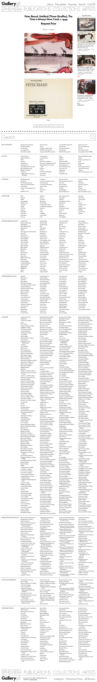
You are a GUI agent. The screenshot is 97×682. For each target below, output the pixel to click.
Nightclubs (62, 170)
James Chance (44, 251)
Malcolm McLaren (64, 252)
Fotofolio (42, 369)
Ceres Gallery (24, 488)
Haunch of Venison (45, 440)
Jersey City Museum (45, 550)
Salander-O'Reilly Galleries (85, 336)
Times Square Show (83, 168)
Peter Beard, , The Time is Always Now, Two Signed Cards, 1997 (85, 46)
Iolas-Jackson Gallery (46, 463)
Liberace (61, 238)
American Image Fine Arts (28, 377)
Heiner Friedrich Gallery (46, 447)
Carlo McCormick (25, 297)
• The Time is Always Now (85, 50)
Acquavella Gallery (26, 351)
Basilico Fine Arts (25, 431)
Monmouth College (45, 590)
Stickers (80, 188)
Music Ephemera (63, 165)
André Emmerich (25, 389)
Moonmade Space (64, 608)
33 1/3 (22, 322)
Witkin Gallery (82, 487)
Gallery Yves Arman (45, 414)
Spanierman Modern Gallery (86, 380)
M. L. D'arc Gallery (64, 377)
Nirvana (61, 204)
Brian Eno (23, 254)
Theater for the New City (85, 639)
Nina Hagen (81, 221)
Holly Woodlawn (44, 244)
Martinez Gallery (64, 393)
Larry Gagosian (63, 288)
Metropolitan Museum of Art (48, 573)
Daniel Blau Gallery (26, 512)
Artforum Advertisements (27, 184)
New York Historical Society (86, 523)
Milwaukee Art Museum (46, 575)
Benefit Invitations (25, 170)
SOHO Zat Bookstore (65, 661)
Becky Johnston (25, 292)
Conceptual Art (25, 150)
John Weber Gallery (45, 501)
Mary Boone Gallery (64, 395)
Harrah (23, 217)
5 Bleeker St (24, 319)
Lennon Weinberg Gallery (66, 353)
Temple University (64, 593)
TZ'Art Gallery (82, 445)
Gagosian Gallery (45, 388)
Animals (36, 126)
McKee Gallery (63, 405)
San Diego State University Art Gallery (66, 583)
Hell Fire (42, 196)
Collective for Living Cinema (28, 656)
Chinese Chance (25, 646)
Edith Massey (43, 223)
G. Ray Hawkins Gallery (46, 385)
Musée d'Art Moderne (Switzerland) (65, 571)
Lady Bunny (62, 233)
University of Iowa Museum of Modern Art (85, 583)
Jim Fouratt (43, 306)
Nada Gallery (63, 428)
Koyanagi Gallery (64, 331)
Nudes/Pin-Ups (63, 173)
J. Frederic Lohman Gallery (47, 466)
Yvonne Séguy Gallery (84, 506)
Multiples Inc (62, 426)
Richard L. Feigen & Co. (65, 507)
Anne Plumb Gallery (26, 393)
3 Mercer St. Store (26, 317)
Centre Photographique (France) (27, 553)
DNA (22, 271)
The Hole (80, 624)
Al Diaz (23, 230)
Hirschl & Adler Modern (46, 452)
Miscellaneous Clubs (64, 201)
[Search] (48, 138)
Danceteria (24, 215)
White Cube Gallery (83, 480)
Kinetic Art (42, 190)
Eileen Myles (24, 309)
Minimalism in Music (64, 163)
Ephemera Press (74, 678)
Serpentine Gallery (83, 359)
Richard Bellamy (63, 502)
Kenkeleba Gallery (64, 319)
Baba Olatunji (24, 245)
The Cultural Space (83, 618)
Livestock (61, 365)
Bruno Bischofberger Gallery (28, 460)
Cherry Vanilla (25, 265)
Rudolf (80, 235)
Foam (41, 366)
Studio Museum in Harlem (85, 562)
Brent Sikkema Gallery (27, 449)
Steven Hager (82, 297)
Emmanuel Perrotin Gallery (47, 350)
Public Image (62, 642)
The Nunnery (81, 413)
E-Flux (41, 336)
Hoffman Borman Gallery (47, 454)
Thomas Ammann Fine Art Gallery (85, 420)
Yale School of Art (83, 604)
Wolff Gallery (82, 492)
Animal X (23, 233)
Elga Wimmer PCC (45, 345)
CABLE (22, 465)
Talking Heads (82, 252)
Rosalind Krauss (82, 292)
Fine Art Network (44, 622)
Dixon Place (43, 608)
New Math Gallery (64, 441)
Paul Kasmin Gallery (64, 471)
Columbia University (26, 593)
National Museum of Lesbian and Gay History (67, 574)
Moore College (44, 591)
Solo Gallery (81, 376)
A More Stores (25, 156)
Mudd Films (62, 610)
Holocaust (42, 175)
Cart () (91, 4)
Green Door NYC (44, 639)
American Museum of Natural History (26, 525)
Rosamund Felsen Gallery (85, 327)
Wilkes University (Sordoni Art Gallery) (85, 598)
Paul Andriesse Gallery (65, 469)
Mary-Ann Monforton (65, 297)
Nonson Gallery (63, 450)
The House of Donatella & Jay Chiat (85, 626)
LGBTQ (61, 158)
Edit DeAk (23, 307)
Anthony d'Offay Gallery (27, 397)
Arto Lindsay (24, 244)
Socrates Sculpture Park (65, 658)
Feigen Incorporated (45, 360)
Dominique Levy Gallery (46, 329)
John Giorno (43, 313)
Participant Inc (63, 627)
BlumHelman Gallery (26, 445)
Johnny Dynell (44, 271)
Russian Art (81, 163)
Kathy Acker (62, 285)
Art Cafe (23, 613)
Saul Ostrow (81, 293)
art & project (24, 402)
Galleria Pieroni (44, 402)
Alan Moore (24, 278)
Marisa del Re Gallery (65, 389)
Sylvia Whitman (82, 300)
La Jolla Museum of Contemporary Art (45, 563)
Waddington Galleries (84, 472)
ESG (41, 226)
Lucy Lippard (62, 290)
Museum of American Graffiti (67, 535)
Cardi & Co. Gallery (26, 469)
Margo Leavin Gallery (65, 383)
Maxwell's (62, 197)
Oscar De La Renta (64, 309)
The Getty (81, 564)
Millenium (42, 660)
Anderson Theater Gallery (28, 383)
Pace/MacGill (63, 460)
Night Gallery (63, 443)
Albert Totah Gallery (26, 357)
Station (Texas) (82, 611)
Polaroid (61, 183)
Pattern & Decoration (65, 152)
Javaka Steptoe (44, 295)
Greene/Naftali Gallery (46, 430)
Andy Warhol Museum (27, 529)
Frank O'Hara (24, 313)
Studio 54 (61, 215)
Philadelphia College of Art (47, 597)
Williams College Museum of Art (86, 601)
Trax (79, 648)
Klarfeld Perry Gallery (65, 322)
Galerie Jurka (43, 395)
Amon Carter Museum (27, 527)
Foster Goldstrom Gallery (47, 367)
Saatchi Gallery (82, 332)
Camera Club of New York (28, 543)
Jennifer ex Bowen (45, 302)
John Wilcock (62, 279)
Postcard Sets (62, 184)
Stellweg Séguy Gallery (84, 395)
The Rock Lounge (83, 636)
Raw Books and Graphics (66, 646)
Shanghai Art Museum (84, 549)
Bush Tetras (24, 259)
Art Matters (24, 615)
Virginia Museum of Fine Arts (86, 571)
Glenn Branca (43, 237)
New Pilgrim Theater (64, 615)
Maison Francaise (45, 585)
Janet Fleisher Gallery (46, 480)
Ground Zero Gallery (46, 433)
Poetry (80, 158)
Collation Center (25, 654)
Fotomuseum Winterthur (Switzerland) (46, 518)
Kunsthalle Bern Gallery (65, 332)
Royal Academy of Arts (65, 580)
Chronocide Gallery (26, 495)
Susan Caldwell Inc (83, 402)
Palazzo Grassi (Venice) (85, 526)
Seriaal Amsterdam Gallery (85, 355)
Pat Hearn (62, 311)
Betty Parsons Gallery (26, 440)
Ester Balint (43, 228)
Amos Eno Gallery (26, 379)
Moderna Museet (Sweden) (66, 517)
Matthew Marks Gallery (65, 398)
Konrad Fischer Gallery (65, 326)
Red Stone (62, 649)
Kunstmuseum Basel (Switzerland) (45, 558)
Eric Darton (24, 311)
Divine (22, 270)
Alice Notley (24, 281)
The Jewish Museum (83, 566)
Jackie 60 (42, 199)
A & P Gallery (24, 340)
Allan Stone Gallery (26, 365)
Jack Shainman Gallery (46, 473)
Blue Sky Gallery (25, 443)
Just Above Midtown (45, 511)
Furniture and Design (45, 171)
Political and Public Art (84, 159)
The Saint (80, 196)
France (42, 170)
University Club (82, 649)
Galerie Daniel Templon (46, 394)
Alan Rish (23, 279)
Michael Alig (62, 299)
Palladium (62, 206)
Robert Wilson (82, 286)
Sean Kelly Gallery (83, 346)
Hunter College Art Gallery (47, 581)
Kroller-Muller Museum (46, 553)
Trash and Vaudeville (84, 646)
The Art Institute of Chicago (66, 594)
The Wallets (81, 266)
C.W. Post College (26, 585)
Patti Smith (81, 224)
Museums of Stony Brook (66, 566)
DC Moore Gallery (45, 324)
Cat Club (23, 204)
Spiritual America (83, 385)
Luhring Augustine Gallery (66, 372)
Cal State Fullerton (26, 587)
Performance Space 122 (65, 630)
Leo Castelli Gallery (64, 355)
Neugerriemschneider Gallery (65, 439)
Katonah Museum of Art (46, 551)
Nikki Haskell (62, 307)
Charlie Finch (24, 302)
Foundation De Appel (46, 629)
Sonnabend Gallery (83, 378)
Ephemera (12, 9)
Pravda (61, 639)
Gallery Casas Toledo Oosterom (46, 408)
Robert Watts (82, 285)
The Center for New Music (85, 617)
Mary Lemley (62, 295)
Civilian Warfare (25, 500)
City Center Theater (26, 649)
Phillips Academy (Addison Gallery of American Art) (47, 599)
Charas (23, 489)
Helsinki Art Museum (45, 534)
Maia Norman (63, 292)
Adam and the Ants (26, 223)
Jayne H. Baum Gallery (46, 487)
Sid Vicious (81, 242)
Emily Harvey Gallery (46, 348)
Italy (60, 156)
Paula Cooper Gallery (65, 474)
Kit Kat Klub (43, 203)
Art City (23, 405)
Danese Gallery (25, 510)
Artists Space (24, 417)
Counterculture (44, 158)
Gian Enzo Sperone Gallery (47, 421)
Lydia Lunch (62, 249)
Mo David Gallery (64, 415)
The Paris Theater (83, 630)
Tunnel (80, 203)
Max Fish (61, 402)
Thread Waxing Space (84, 641)
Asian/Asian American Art (28, 166)
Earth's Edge (43, 611)
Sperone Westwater (83, 381)
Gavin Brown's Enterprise (47, 417)
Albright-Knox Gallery (27, 519)
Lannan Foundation (45, 566)
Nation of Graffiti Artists (65, 611)
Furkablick (43, 632)
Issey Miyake (43, 290)
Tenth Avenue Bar (83, 615)
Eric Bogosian (43, 224)
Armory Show (24, 533)
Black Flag (23, 249)
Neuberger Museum (83, 517)
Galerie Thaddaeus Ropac (47, 397)
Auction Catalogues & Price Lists (28, 188)
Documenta (43, 610)
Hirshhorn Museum (45, 536)
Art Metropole (25, 617)
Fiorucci (42, 624)
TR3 (79, 201)
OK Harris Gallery (64, 453)
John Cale (42, 261)
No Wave (62, 172)
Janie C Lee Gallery (45, 482)
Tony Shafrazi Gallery (84, 437)
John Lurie (43, 265)
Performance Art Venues (65, 628)
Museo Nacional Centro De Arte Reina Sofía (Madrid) (67, 526)
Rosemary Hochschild (84, 233)
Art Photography (25, 146)
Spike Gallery (82, 383)
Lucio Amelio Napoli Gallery (67, 370)
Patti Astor (81, 276)
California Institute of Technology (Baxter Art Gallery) (28, 590)
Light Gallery (62, 362)
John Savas (43, 266)
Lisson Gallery (63, 363)
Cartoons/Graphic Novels (47, 181)
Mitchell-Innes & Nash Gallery (65, 413)
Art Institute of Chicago (27, 580)
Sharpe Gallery (82, 360)
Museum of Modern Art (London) (65, 553)
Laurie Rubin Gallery (64, 348)
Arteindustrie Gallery (26, 415)
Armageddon (24, 201)
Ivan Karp (42, 292)
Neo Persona (62, 436)
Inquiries (72, 4)
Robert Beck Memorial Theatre (65, 653)
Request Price (48, 23)
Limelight (42, 213)
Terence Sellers (82, 256)
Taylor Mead (81, 254)
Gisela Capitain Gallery (46, 423)
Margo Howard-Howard (66, 254)
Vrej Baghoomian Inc (84, 470)
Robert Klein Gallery (64, 512)
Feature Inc (43, 359)
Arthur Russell (24, 242)
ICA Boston (43, 538)
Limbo (41, 211)
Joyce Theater (44, 650)
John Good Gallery (45, 496)
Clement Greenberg (26, 304)
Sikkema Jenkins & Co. (84, 366)
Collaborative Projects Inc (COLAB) (28, 174)
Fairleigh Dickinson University (29, 595)
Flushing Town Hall (45, 627)
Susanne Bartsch (82, 299)
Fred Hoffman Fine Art (46, 376)
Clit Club (23, 208)
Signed (80, 181)
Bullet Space (24, 630)
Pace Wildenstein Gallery (66, 459)
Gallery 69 (43, 406)
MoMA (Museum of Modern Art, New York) (67, 519)
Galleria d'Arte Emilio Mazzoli (46, 399)
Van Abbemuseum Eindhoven (83, 568)
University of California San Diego (85, 580)
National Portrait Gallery (66, 431)
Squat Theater (63, 213)
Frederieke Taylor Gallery (47, 378)
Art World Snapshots (26, 183)
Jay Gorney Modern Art (46, 485)
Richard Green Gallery (65, 506)
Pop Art (80, 148)
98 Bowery (89, 678)
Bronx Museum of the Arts (28, 538)
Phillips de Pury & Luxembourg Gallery (65, 484)
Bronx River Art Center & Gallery (27, 452)
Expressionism (44, 144)
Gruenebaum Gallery (46, 435)
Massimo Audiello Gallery (66, 397)
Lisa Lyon (61, 244)
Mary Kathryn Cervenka (65, 259)
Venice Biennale (82, 653)
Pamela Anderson (83, 223)
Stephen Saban (82, 245)
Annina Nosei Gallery (26, 395)
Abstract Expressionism (27, 144)
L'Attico (61, 336)
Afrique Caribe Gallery (27, 353)
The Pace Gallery (83, 416)
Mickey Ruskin (63, 304)
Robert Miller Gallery (84, 317)
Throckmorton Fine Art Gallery (84, 427)
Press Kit (61, 188)
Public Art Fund (82, 536)
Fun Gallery (43, 383)
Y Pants (80, 271)
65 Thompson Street (26, 329)
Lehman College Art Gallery (47, 583)
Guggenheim (43, 527)
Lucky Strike (43, 215)
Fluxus (41, 146)
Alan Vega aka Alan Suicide (28, 231)
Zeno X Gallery (82, 510)
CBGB (22, 206)
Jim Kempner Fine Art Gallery (46, 491)
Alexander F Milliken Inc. (27, 362)
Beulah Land (24, 203)
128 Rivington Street (26, 332)
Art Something (25, 409)
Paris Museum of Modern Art (86, 528)
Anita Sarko (24, 235)
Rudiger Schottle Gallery (85, 329)
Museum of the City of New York (66, 563)
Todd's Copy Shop (83, 642)
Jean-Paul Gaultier (45, 297)
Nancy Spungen (63, 270)
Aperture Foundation (26, 531)
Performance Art (82, 144)
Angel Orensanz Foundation (28, 608)
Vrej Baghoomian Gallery (85, 468)
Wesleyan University (83, 596)
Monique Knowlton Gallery (66, 424)
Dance (41, 159)
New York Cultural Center (85, 521)
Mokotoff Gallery (64, 419)
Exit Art (42, 618)
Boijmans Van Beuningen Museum (27, 535)
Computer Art (43, 156)
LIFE (41, 210)
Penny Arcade (82, 226)
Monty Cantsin (63, 268)
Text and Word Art (83, 150)
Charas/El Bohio (25, 641)
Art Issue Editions (25, 407)
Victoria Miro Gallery (84, 458)
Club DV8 (23, 211)
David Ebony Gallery (45, 319)
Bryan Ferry (24, 256)
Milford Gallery (63, 410)
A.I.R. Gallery (24, 346)
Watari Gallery (82, 477)
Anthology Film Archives (27, 611)
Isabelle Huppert (44, 247)
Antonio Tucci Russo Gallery (28, 400)
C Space (23, 632)
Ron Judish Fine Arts (83, 322)
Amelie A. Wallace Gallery (28, 371)
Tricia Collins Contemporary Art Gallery (86, 439)
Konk (60, 230)
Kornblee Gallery (64, 327)
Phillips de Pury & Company (85, 534)
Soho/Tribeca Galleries (84, 374)
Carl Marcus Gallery (26, 472)
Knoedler (61, 324)
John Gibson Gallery (45, 494)
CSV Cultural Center (26, 564)
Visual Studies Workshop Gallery (85, 464)
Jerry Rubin (43, 304)
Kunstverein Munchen (46, 561)
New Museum (82, 519)
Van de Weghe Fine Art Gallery (84, 452)
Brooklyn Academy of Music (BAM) (28, 457)
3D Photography (25, 179)
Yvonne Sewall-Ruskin (84, 309)
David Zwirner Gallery (46, 322)
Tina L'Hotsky (82, 270)
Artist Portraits (24, 165)
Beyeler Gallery (25, 442)
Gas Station (43, 173)
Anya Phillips (24, 240)
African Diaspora (25, 158)
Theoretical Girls (82, 268)
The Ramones (82, 263)
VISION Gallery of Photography (83, 461)
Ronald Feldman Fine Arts (85, 324)
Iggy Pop (42, 245)
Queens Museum (82, 538)
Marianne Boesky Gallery (66, 386)
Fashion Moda (44, 357)
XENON (80, 210)
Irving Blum (43, 288)
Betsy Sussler (24, 247)
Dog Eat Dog (43, 221)
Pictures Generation (83, 146)
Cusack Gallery (25, 509)
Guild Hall (42, 531)
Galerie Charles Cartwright (47, 392)
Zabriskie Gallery (83, 508)
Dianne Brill (24, 266)
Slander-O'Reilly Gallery (85, 373)
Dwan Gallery (44, 334)
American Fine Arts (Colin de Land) (28, 373)
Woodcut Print (82, 190)
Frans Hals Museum (45, 522)
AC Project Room (25, 350)
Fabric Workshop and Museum (27, 572)
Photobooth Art (63, 179)
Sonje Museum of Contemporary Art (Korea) (84, 554)
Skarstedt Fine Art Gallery (85, 371)
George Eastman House (46, 524)
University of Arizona (65, 603)
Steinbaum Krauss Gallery (85, 394)
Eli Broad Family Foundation (28, 570)
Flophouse (43, 625)
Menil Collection (44, 571)
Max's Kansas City (64, 196)
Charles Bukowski (25, 300)
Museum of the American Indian (66, 560)
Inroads (42, 646)
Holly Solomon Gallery (46, 456)
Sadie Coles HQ (82, 334)
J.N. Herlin (43, 468)
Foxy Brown (43, 235)
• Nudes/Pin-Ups (87, 72)
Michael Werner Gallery (65, 409)
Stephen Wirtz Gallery (84, 399)
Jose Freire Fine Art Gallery (47, 504)
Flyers (41, 188)
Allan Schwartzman (26, 283)
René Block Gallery (64, 498)
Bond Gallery (24, 447)
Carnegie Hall (24, 636)
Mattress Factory (63, 400)
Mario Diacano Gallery (65, 388)
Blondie (23, 251)
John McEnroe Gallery (46, 497)
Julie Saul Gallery (44, 510)
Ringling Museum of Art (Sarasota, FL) (84, 540)
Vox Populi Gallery (83, 466)
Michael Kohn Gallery (65, 407)
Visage (80, 206)
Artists (88, 9)
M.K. (41, 217)
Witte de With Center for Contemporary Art (85, 490)
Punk (79, 161)
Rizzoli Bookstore (64, 651)
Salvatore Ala (82, 338)
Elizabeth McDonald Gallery (48, 346)
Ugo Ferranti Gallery (84, 449)
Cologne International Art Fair (28, 660)
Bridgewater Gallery (26, 450)
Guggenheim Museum (46, 529)
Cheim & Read (25, 491)
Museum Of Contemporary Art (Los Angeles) (66, 541)
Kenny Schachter (63, 286)
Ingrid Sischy (43, 286)
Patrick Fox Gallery (64, 467)
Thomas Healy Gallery (84, 423)
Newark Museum (83, 524)
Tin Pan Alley (81, 199)
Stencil (80, 186)
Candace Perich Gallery (27, 467)
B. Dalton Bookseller (26, 620)
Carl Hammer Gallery (27, 471)
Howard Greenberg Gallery (47, 459)
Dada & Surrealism (26, 152)
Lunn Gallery (62, 374)
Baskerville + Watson (26, 433)
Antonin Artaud (25, 290)
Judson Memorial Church (47, 651)
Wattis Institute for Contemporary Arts (84, 593)
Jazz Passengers (44, 254)
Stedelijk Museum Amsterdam (83, 560)
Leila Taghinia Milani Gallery (67, 351)
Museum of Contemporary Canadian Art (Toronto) (66, 547)
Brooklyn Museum (26, 539)
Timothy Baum (82, 304)
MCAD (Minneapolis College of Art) (48, 587)
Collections (66, 9)
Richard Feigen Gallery (65, 504)
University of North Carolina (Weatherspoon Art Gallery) (86, 589)
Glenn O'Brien (44, 278)
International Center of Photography (46, 547)
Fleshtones (43, 233)
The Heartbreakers (83, 261)
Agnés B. (23, 276)
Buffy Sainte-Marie (26, 257)
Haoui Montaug (44, 281)
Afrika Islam (24, 228)
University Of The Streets (85, 651)
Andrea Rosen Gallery (27, 386)
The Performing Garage (85, 632)
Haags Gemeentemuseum (47, 533)
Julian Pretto (43, 508)
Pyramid (61, 210)
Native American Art (64, 166)
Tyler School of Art (64, 601)
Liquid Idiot (62, 240)
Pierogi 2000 (62, 488)
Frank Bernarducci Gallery (47, 373)
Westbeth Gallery (83, 479)
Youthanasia (81, 211)
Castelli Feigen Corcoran (27, 476)
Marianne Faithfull (64, 256)
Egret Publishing (44, 613)
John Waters (43, 270)
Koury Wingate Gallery (65, 329)
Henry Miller (43, 285)
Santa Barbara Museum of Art (85, 546)
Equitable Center (44, 615)
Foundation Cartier (45, 521)
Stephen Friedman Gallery (85, 397)
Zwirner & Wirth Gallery (85, 512)
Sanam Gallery (82, 341)
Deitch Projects (44, 326)
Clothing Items (44, 183)
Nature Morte (63, 433)
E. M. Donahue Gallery (46, 340)
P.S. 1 (60, 455)
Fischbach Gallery (45, 364)
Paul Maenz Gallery (64, 473)
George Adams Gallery (46, 419)
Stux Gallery (81, 401)
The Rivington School (84, 166)
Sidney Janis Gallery (84, 364)
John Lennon (43, 263)
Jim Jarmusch (43, 307)
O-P (60, 622)
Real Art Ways (63, 648)
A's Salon (23, 344)
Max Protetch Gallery (65, 403)
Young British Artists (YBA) (85, 152)
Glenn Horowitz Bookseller (47, 636)
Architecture (24, 163)
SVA (60, 586)
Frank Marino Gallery (46, 374)
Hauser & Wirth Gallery (46, 444)
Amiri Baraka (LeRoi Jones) (28, 285)
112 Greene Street (25, 331)
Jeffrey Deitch (43, 300)
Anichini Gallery (25, 391)
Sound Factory (82, 608)
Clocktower (24, 502)
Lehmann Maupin (64, 349)
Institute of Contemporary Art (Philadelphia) (47, 544)
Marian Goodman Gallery (66, 384)
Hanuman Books (44, 643)
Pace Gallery (62, 457)
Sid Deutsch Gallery (83, 362)
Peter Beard (44, 126)
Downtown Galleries (45, 161)
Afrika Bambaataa (26, 226)
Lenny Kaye (62, 237)
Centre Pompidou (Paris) (27, 556)
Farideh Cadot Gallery (46, 355)
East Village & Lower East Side (47, 165)
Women (80, 170)
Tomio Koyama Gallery (84, 435)
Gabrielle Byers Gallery (46, 387)
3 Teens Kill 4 (24, 221)
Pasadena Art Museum (84, 530)
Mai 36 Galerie (63, 379)
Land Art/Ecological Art (65, 144)
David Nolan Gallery (45, 320)
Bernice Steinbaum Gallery (28, 436)
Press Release (62, 190)
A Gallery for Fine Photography (25, 342)
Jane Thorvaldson (45, 293)
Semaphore (81, 348)
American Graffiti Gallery (28, 376)
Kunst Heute (43, 655)
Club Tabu (23, 213)
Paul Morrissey (82, 278)
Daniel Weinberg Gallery (47, 317)
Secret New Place (64, 656)
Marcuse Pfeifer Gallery (65, 381)
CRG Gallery (24, 505)
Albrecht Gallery (25, 358)
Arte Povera (24, 148)
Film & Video (43, 186)
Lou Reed (61, 245)
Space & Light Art (83, 184)
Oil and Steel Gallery (65, 452)
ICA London (43, 540)
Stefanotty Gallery (83, 390)
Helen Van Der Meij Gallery (47, 451)
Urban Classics (82, 450)
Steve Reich (81, 247)
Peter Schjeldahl (82, 279)
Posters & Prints (63, 186)
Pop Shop (61, 636)
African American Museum (28, 517)
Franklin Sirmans (44, 276)
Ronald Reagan (82, 290)
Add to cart (80, 104)
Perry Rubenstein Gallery (66, 478)
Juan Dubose (62, 283)
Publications (37, 9)
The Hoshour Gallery (84, 411)
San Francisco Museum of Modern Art (85, 543)
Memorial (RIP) (63, 161)
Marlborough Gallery (65, 391)
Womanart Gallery (83, 494)
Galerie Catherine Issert (46, 390)
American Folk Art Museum (28, 523)
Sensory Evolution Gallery (85, 353)
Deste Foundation (25, 566)
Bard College (24, 581)
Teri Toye (80, 257)
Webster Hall (82, 208)
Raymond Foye (82, 283)
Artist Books (24, 186)
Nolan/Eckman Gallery (65, 446)
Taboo (80, 251)
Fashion (42, 168)
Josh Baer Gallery (45, 506)
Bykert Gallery (25, 464)
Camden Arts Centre (26, 541)
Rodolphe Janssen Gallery (85, 320)
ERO (41, 617)
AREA (22, 199)
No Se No (62, 445)
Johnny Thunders (63, 221)
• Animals (80, 49)
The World (81, 197)
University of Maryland (84, 586)
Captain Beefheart (26, 263)
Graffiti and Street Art (46, 150)
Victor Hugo (81, 307)
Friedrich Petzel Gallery (46, 380)
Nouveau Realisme (64, 148)
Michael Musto (63, 302)
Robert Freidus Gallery (65, 511)
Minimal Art (62, 146)
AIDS (22, 159)
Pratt (41, 602)
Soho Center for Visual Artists (67, 660)
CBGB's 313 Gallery (26, 484)
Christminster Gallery (26, 493)
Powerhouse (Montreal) (65, 637)
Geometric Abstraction (46, 148)
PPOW (61, 493)
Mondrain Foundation (65, 522)
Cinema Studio (25, 648)
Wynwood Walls (82, 496)
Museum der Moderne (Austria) (65, 533)
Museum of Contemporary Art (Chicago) (66, 537)
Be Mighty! (24, 622)
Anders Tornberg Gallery (27, 381)
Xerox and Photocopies (84, 191)
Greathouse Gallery (45, 428)
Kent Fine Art (62, 320)
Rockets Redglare (83, 230)
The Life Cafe (82, 628)
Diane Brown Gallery (45, 327)
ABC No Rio (24, 348)
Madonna (62, 251)
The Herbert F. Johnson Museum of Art (65, 597)
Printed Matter (63, 641)
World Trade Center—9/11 (85, 172)
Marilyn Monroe (63, 257)
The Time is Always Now (56, 126)
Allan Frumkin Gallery (27, 364)
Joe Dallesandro (44, 259)
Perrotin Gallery (63, 476)
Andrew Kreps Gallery (27, 388)
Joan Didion (43, 309)
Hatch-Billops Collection (46, 645)
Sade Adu (81, 240)
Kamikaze (42, 201)
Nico (60, 271)
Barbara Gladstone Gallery (28, 426)
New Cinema (62, 613)
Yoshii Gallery (82, 503)
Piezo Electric (62, 490)
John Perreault (63, 276)
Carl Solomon (24, 295)
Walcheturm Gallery (84, 474)
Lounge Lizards (63, 247)
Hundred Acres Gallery (46, 461)
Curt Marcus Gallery (26, 507)
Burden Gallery (25, 462)
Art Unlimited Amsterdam (28, 410)
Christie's (23, 558)
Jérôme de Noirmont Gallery (48, 513)
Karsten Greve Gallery (65, 317)
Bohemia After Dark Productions (26, 627)
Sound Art (81, 183)
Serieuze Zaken (82, 357)
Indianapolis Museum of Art (47, 541)
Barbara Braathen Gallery (28, 424)
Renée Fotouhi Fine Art (65, 500)
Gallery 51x (43, 404)
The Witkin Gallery (83, 418)
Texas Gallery (82, 404)
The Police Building (83, 634)
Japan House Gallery (46, 484)
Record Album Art (64, 191)
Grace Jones (43, 238)
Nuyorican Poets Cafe (65, 620)
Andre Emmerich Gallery (27, 384)
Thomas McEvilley (83, 302)
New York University (45, 595)
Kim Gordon (62, 226)
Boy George (24, 252)
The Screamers (82, 265)
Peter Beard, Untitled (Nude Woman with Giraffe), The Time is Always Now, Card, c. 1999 (86, 69)
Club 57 (23, 210)
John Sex (42, 268)
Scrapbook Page (83, 179)
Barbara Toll (24, 428)
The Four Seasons (83, 622)
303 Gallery (24, 334)
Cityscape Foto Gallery (27, 498)
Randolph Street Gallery (65, 497)
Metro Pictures (44, 658)
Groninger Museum (45, 526)
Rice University (44, 603)
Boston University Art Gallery (28, 583)
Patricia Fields (63, 313)
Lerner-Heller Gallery (65, 356)
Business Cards (25, 191)
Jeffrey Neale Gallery (46, 489)
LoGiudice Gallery (64, 367)
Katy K (61, 224)
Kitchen (42, 653)
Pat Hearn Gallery (64, 466)
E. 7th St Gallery (44, 338)
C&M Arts (23, 634)
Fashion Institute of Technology (26, 597)
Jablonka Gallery (45, 470)
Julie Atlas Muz (63, 223)
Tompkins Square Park (84, 644)
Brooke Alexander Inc (27, 455)
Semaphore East (82, 350)
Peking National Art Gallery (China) (86, 532)
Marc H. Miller (63, 293)
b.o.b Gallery (24, 422)
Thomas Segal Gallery (84, 425)
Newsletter (60, 4)
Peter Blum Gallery (64, 480)
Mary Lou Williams (64, 261)
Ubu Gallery (81, 447)
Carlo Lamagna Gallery (27, 474)
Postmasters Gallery (64, 492)
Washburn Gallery (83, 475)
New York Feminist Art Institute (65, 617)
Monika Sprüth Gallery (65, 422)
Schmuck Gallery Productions (86, 345)
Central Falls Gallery (26, 486)
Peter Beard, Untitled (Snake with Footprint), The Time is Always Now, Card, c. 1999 (85, 97)
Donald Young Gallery (46, 331)
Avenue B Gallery (25, 419)
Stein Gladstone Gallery (85, 392)
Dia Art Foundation (26, 568)
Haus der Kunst (44, 442)
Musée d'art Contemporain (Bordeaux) (66, 568)
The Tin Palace (82, 637)
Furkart (42, 634)
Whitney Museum (83, 574)
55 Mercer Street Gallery (27, 326)
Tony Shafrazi (82, 306)
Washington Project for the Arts (85, 657)
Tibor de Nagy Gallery (84, 430)
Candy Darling (25, 261)
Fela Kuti (42, 230)
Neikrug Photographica (65, 435)
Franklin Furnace (44, 631)
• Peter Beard (87, 49)
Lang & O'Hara (63, 344)
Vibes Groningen (83, 655)
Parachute (62, 625)
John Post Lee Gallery (46, 499)
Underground (82, 204)
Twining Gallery (82, 443)
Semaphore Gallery (83, 352)
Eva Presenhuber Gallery (47, 353)
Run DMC (81, 237)
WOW (80, 660)
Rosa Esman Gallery (83, 326)
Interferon (42, 648)
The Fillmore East (83, 620)
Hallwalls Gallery (44, 438)
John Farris (43, 311)
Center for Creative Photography (26, 550)
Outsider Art (62, 150)
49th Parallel (24, 336)
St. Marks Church (83, 610)
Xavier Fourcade (82, 498)
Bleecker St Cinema (26, 624)
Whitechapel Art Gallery (85, 482)
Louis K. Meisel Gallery (65, 369)
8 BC (22, 196)
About (50, 4)
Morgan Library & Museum (66, 524)
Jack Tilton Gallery (45, 475)
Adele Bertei (24, 224)
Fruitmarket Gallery (45, 381)
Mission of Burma (63, 266)
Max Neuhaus (63, 263)
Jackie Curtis (43, 249)
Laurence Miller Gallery (65, 346)
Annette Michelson (26, 286)
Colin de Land (24, 306)
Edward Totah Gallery (46, 343)
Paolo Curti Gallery (64, 462)
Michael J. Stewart (64, 300)
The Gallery (81, 409)
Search (82, 4)
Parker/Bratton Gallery (65, 464)
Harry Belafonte (44, 242)
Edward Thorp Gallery (46, 341)
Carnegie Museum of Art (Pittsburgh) (27, 545)
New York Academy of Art (47, 593)
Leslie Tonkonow (63, 358)
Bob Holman (24, 293)
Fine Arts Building (44, 362)
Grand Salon (43, 426)
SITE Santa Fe (82, 551)
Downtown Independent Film (48, 163)
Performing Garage (64, 632)
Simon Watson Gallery (84, 369)
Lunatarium (43, 657)
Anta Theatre (24, 610)
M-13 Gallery (62, 376)
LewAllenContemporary (65, 360)
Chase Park (24, 644)
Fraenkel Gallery (44, 371)
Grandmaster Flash (45, 240)
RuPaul (80, 238)
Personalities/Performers (85, 156)
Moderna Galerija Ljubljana (67, 417)
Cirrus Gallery (24, 496)
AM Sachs (23, 369)
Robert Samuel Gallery (84, 319)
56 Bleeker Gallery (26, 327)
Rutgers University (64, 581)
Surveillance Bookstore (84, 613)
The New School (63, 599)
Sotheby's (81, 557)
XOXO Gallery (82, 499)
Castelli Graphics (25, 478)
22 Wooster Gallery (26, 320)
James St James (44, 252)
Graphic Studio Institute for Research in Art (28, 602)
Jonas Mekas (62, 281)
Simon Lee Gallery (83, 367)
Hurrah (42, 197)
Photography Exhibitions (66, 181)
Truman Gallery (82, 442)
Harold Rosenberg (45, 283)
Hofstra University (45, 580)
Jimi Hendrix (43, 257)
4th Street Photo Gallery (27, 338)
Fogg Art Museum (26, 575)
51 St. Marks (24, 324)
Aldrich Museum (25, 521)
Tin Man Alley (82, 433)
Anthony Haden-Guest (27, 288)
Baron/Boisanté (25, 429)
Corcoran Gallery (25, 503)
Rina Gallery (62, 509)
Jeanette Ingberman (45, 299)
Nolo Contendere (64, 448)
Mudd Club (62, 203)
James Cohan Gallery (46, 477)
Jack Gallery (43, 472)
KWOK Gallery (63, 334)
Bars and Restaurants (26, 168)
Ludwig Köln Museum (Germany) (46, 568)
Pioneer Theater (63, 634)
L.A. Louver (62, 338)
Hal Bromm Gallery (45, 437)
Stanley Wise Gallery (84, 388)
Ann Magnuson (25, 237)
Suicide (80, 249)
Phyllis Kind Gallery (64, 486)
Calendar (42, 179)
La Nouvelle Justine (45, 204)
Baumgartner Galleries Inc (28, 435)
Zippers (80, 213)
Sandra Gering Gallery (84, 343)
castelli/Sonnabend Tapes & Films (28, 480)
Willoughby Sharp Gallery (85, 486)
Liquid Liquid (62, 242)
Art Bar (23, 403)
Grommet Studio (44, 431)
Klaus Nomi (62, 228)
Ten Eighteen (62, 217)
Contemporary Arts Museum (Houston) (28, 560)
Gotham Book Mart (45, 638)
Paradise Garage (64, 208)
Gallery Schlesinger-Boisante (48, 410)
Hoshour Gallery (44, 458)
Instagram (59, 678)
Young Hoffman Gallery (85, 505)
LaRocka (42, 208)
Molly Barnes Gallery (65, 421)
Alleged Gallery (25, 367)
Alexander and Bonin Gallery (29, 360)
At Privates (24, 618)
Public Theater (63, 644)
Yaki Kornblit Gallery (84, 501)
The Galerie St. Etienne (84, 408)
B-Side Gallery (25, 421)
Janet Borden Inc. (44, 478)
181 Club (23, 197)
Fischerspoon (43, 231)
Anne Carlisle (24, 238)
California (23, 172)
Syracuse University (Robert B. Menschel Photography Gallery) (66, 589)
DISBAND (23, 268)
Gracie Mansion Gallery (46, 424)
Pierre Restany (82, 281)
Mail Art (61, 159)
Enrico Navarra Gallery (46, 352)
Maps (41, 191)
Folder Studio (33, 679)
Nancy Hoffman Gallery (65, 429)
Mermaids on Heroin (64, 265)
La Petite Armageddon (46, 206)
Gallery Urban (44, 412)
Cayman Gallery (25, 483)
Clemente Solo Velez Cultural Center (29, 652)
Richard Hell (81, 228)
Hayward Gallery (45, 445)
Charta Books (24, 642)
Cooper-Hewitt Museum (27, 563)
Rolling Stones (82, 231)
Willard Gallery (82, 484)
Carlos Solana (24, 299)
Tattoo (80, 165)
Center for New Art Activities (28, 637)
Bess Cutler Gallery (26, 438)
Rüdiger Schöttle (82, 331)
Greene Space (44, 641)
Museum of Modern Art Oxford (65, 557)
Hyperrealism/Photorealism (47, 152)
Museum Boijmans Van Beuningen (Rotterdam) (66, 529)
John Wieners (63, 278)
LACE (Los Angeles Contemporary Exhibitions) (64, 341)
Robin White (81, 288)
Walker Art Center (83, 572)
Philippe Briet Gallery (65, 481)
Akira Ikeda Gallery (26, 355)
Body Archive (24, 625)
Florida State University (27, 600)
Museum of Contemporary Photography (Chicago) (66, 550)
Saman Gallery (82, 340)
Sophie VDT (81, 295)
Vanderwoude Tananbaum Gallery (85, 456)
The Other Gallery (83, 415)
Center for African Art (26, 548)
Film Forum (43, 620)
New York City (63, 168)
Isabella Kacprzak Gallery (47, 464)
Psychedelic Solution (64, 495)
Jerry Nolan (43, 256)
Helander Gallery (45, 449)
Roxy (60, 211)
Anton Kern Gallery (26, 398)
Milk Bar (61, 199)
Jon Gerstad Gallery (45, 503)
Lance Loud (62, 235)
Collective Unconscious (27, 658)
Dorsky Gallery (44, 332)
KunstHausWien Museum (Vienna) (47, 555)
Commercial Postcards (46, 184)
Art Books (23, 181)
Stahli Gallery (82, 387)
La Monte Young (63, 231)
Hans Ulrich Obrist (45, 279)
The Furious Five (82, 259)
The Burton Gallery (83, 406)
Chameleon (24, 639)
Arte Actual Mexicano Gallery (27, 413)
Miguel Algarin (63, 306)
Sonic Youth (81, 244)
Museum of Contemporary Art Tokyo (66, 544)
